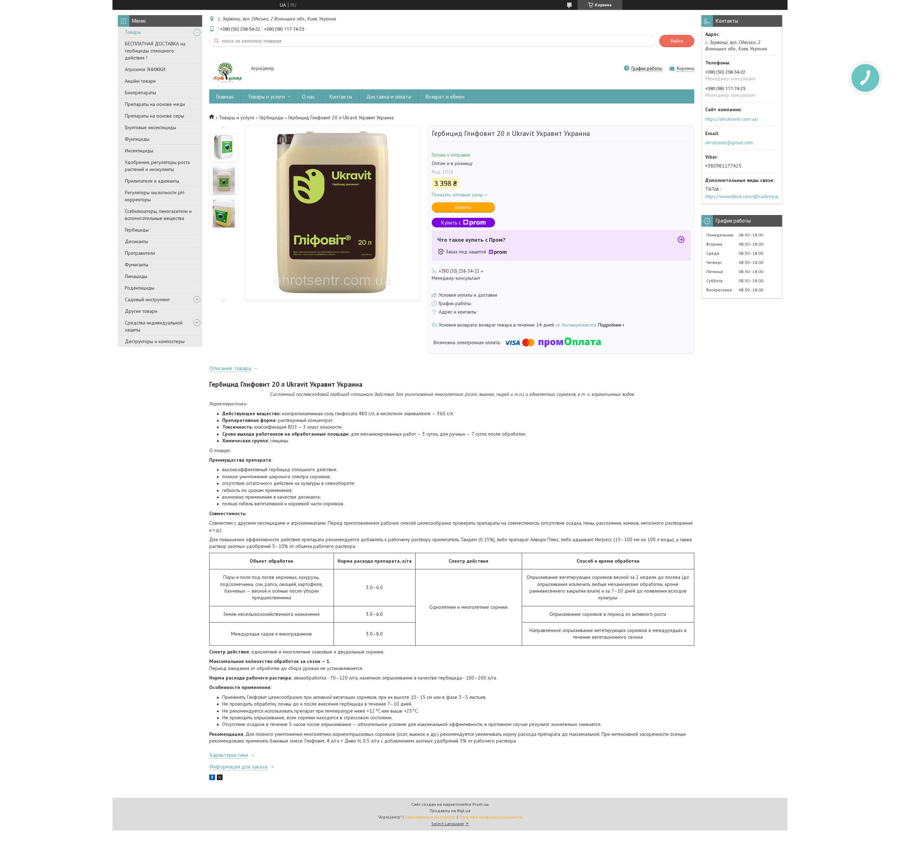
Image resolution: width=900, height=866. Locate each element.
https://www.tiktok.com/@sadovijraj (741, 196)
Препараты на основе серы (154, 116)
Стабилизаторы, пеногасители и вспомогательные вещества (158, 214)
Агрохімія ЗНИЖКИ (145, 69)
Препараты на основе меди (155, 104)
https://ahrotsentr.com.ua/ (731, 119)
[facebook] (212, 778)
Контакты (340, 96)
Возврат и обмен (444, 96)
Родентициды (139, 288)
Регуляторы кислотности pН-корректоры (155, 196)
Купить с (451, 222)
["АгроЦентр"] (226, 69)
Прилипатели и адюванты (152, 181)
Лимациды (136, 276)
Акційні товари (140, 81)
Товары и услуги (266, 96)
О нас (308, 96)
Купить (463, 207)
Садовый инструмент (147, 299)
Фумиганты (136, 264)
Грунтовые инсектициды (150, 127)
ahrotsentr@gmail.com (729, 142)
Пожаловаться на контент (430, 817)
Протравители (140, 253)
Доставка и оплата (388, 96)
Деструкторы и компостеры (155, 341)
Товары (133, 32)
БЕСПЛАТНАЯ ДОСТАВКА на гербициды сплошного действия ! (155, 50)
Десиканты (136, 241)
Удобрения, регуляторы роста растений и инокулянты (157, 165)
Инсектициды (139, 150)
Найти (676, 41)
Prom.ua (480, 804)
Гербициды (137, 230)
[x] (220, 778)
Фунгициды (137, 139)
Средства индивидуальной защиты (153, 326)
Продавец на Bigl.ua (450, 810)
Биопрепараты (140, 92)
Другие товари (141, 311)
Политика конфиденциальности (490, 817)
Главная (224, 96)
